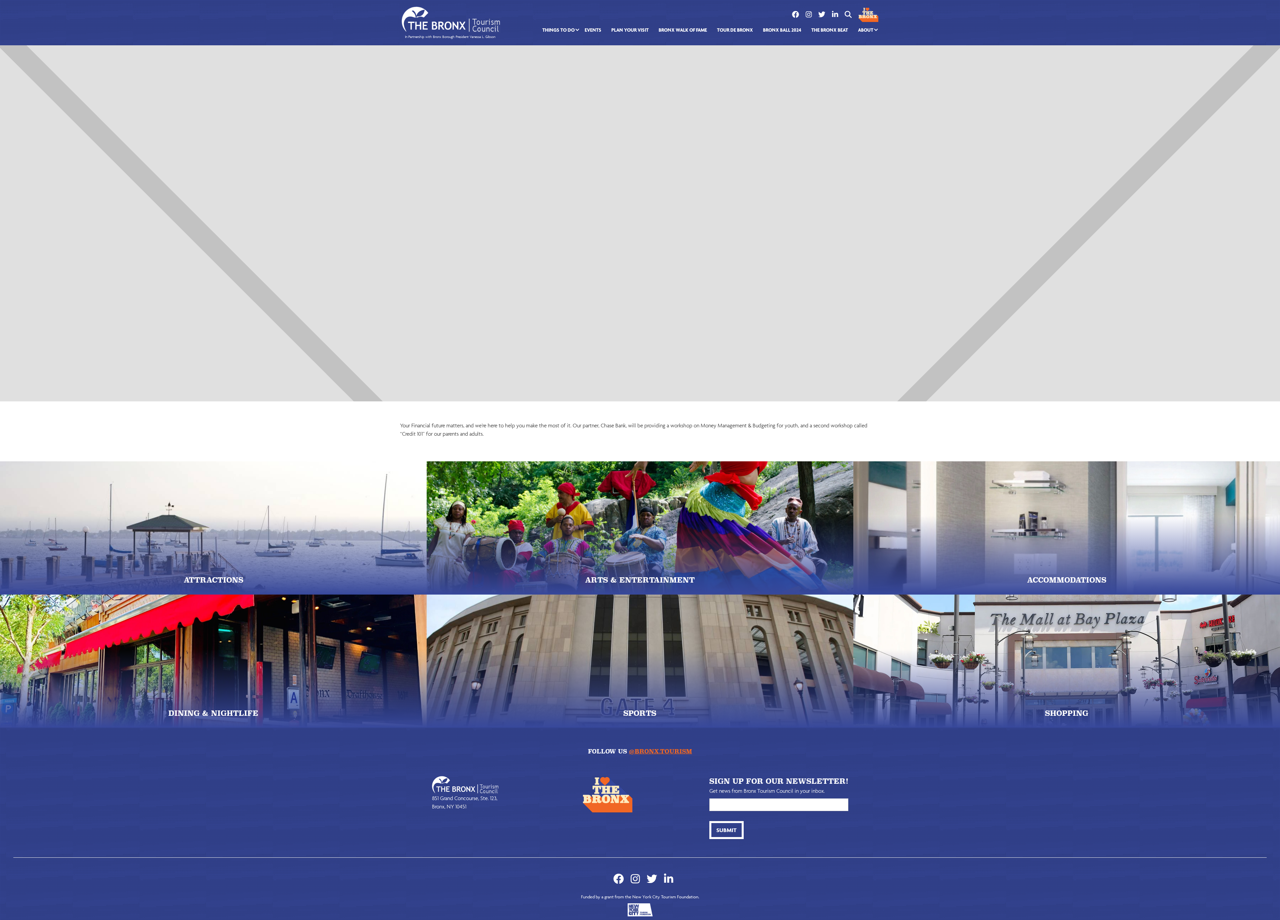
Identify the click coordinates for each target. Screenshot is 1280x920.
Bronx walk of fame (683, 30)
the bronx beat (829, 30)
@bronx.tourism (660, 751)
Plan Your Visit (630, 30)
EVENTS (593, 30)
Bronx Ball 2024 (782, 30)
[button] (558, 30)
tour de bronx (735, 30)
